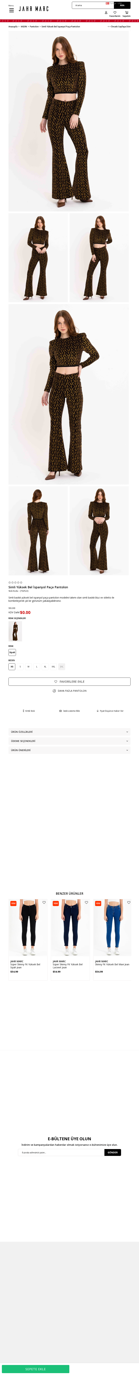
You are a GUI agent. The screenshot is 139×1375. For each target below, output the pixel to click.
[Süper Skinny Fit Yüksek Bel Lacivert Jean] (70, 928)
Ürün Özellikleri (22, 731)
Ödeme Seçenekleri (23, 741)
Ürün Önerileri (21, 750)
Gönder (113, 1152)
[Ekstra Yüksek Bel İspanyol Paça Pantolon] (15, 631)
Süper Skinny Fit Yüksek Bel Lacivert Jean (68, 966)
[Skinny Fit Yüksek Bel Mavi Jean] (112, 928)
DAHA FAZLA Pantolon (72, 690)
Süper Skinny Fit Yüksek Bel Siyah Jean (25, 966)
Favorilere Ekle (44, 902)
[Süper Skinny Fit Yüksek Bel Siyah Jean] (28, 928)
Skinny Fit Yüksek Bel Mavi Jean (112, 964)
